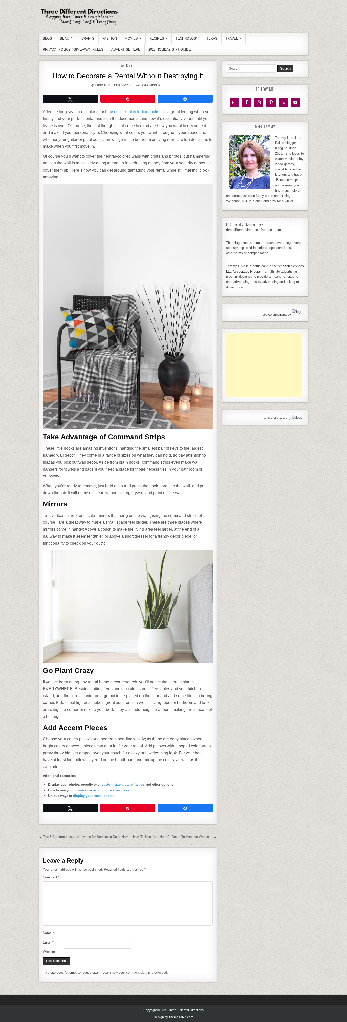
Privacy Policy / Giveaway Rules (73, 49)
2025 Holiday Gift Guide (169, 49)
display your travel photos (93, 796)
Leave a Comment (150, 85)
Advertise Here (125, 49)
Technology (187, 38)
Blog (47, 38)
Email (48, 942)
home (128, 65)
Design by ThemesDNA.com (173, 1017)
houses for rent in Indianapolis (132, 112)
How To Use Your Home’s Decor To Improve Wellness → (175, 837)
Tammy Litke (103, 85)
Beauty (66, 38)
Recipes (156, 38)
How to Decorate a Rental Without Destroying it (127, 76)
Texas (211, 38)
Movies (131, 38)
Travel (231, 38)
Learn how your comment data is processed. (135, 972)
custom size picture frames (123, 784)
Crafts (87, 38)
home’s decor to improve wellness (102, 790)
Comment (51, 877)
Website (49, 952)
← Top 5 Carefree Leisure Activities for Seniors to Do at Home (84, 837)
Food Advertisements (274, 314)
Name (48, 933)
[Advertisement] (264, 365)
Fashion (109, 38)
